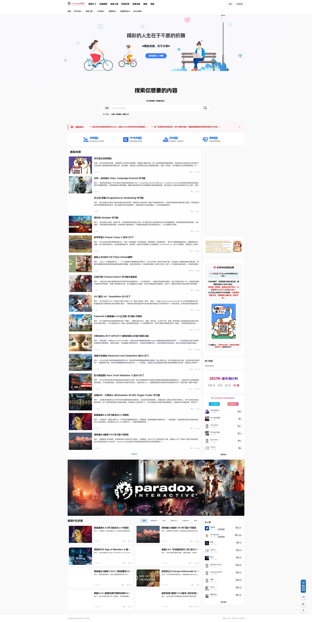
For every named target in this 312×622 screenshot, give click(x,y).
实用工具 (89, 11)
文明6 (113, 114)
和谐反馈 (125, 4)
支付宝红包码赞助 (103, 158)
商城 (145, 4)
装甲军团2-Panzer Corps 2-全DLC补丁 (114, 237)
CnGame (86, 618)
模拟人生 (126, 114)
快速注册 (240, 4)
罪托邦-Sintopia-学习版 (106, 218)
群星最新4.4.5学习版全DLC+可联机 (111, 415)
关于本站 (77, 11)
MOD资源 (137, 11)
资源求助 (136, 4)
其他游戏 (112, 11)
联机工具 (114, 4)
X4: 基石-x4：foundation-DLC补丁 (112, 296)
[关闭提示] (239, 127)
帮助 (152, 4)
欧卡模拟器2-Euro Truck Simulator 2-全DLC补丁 (119, 375)
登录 (230, 4)
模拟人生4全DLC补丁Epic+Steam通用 (113, 257)
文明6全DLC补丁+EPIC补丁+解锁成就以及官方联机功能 (121, 336)
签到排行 (224, 454)
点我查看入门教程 (156, 56)
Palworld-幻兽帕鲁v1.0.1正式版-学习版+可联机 (118, 316)
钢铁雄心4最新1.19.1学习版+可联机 (111, 435)
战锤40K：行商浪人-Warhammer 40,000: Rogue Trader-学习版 (127, 395)
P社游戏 (100, 11)
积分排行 (224, 602)
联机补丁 (92, 4)
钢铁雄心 (119, 114)
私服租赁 (103, 4)
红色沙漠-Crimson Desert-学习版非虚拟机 (115, 277)
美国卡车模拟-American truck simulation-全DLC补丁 (121, 356)
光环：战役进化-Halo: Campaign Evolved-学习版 (119, 178)
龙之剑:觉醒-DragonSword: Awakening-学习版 (119, 198)
